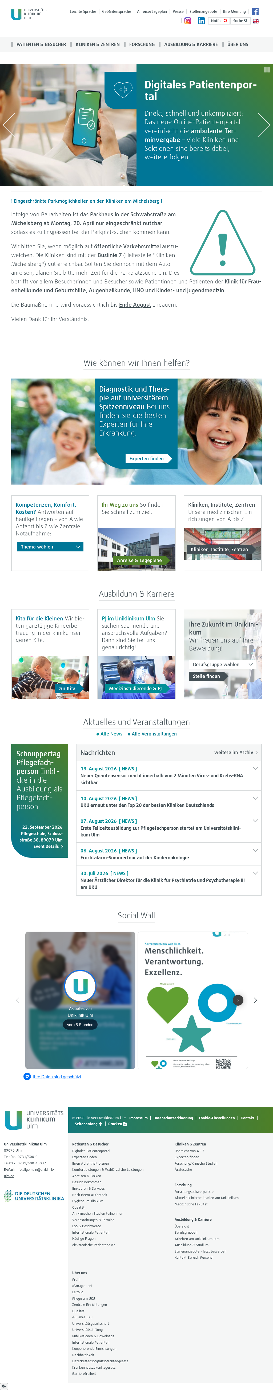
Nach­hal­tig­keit (83, 1355)
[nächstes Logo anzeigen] (264, 124)
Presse (178, 11)
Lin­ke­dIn (201, 21)
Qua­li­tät (78, 1207)
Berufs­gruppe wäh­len (216, 664)
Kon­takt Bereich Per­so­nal (194, 1257)
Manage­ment (82, 1286)
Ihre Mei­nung (234, 11)
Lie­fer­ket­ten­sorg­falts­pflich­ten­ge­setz (100, 1361)
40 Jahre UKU (82, 1317)
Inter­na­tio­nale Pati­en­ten (90, 1232)
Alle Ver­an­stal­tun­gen (154, 734)
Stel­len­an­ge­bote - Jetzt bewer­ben (200, 1251)
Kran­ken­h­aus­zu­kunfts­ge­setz (93, 1367)
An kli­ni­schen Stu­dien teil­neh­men (97, 1214)
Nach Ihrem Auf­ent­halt (89, 1195)
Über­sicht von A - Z (189, 1151)
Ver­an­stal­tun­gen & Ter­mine (93, 1220)
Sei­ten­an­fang (86, 1123)
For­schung (141, 44)
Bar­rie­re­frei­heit (84, 1374)
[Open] (4, 1386)
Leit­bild (77, 1292)
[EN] (256, 20)
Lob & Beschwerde (86, 1226)
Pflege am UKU (83, 1298)
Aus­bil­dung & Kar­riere (190, 44)
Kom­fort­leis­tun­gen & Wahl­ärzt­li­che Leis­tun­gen (107, 1170)
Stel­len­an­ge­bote (203, 11)
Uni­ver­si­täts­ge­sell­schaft (90, 1324)
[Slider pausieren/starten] (267, 69)
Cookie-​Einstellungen (217, 1118)
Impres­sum (138, 1118)
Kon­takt (247, 1118)
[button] (169, 775)
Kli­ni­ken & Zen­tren (97, 44)
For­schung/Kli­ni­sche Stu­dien (196, 1163)
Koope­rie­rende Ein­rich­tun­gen (94, 1349)
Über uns (237, 44)
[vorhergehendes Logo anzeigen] (9, 124)
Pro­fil (76, 1280)
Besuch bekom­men (86, 1182)
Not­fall (217, 20)
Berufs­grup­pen (186, 1232)
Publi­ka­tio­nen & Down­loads (93, 1336)
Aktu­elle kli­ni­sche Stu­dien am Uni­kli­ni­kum (207, 1198)
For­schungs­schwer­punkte (194, 1192)
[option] (136, 125)
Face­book (255, 12)
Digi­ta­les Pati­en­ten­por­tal (91, 1151)
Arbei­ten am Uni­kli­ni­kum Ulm (197, 1239)
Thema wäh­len (37, 547)
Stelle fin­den (206, 676)
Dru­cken (115, 1123)
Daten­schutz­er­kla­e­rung (173, 1118)
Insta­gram (188, 21)
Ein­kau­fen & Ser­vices (88, 1188)
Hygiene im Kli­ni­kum (87, 1201)
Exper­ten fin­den (147, 458)
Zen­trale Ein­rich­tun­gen (89, 1305)
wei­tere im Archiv (233, 752)
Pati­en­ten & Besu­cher (40, 44)
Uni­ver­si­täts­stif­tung (87, 1330)
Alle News (111, 734)
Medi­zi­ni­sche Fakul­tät (191, 1204)
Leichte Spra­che (83, 11)
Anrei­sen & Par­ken (86, 1176)
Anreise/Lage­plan (152, 11)
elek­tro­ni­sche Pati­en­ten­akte (93, 1245)
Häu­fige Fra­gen (83, 1239)
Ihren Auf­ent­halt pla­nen (90, 1163)
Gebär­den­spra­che (116, 11)
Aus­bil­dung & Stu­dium (191, 1245)
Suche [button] (238, 20)
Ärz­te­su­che (183, 1170)
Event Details (46, 846)
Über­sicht (182, 1226)
